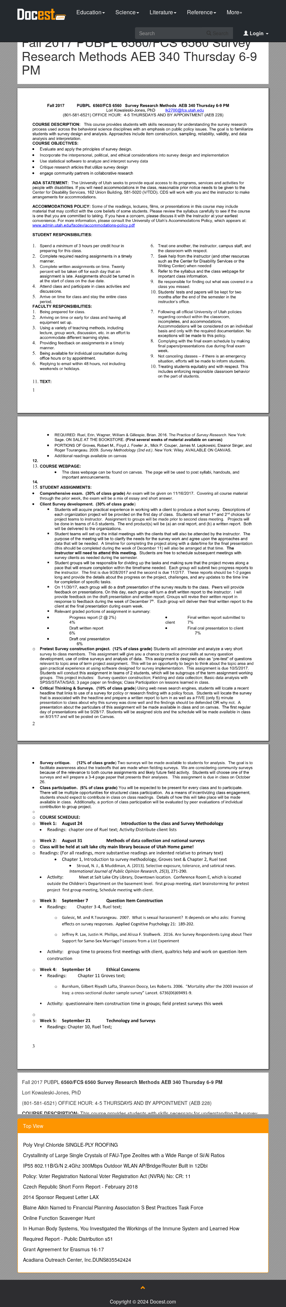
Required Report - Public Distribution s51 (68, 1238)
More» (234, 12)
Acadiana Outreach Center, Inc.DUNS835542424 (77, 1259)
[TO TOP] (143, 1287)
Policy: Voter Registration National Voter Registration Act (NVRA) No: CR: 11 (107, 1176)
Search (219, 33)
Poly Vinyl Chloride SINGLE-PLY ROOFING (70, 1144)
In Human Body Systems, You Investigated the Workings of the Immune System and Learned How (131, 1228)
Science (125, 12)
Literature (161, 12)
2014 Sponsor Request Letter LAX (61, 1196)
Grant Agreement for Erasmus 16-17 (63, 1249)
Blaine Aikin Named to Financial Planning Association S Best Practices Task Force (113, 1207)
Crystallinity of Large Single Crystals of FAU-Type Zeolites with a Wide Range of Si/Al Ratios (124, 1155)
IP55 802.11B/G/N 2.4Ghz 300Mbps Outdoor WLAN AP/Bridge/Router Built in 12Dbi (115, 1165)
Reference (200, 12)
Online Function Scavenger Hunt (59, 1217)
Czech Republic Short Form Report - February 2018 (80, 1186)
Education (88, 12)
